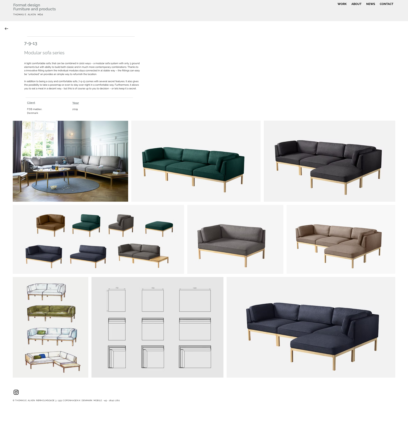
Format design (26, 5)
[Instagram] (16, 392)
